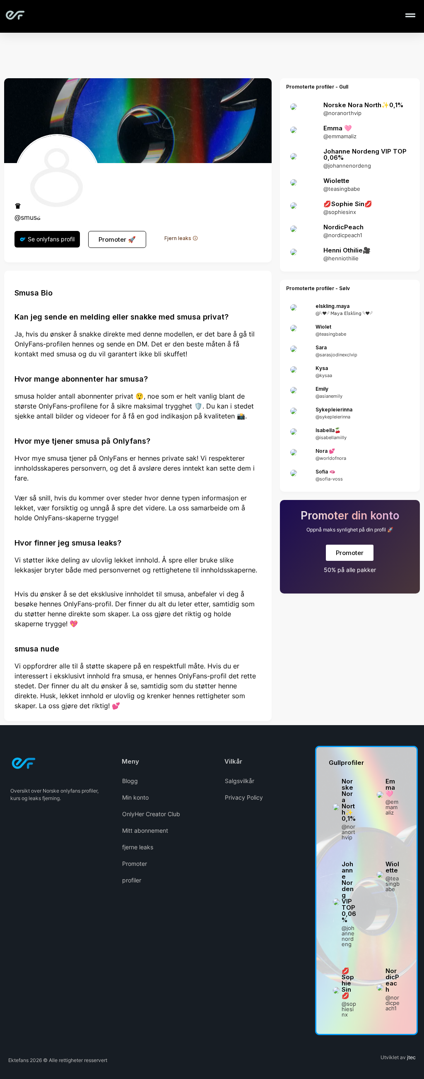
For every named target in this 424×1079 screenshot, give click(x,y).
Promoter (134, 863)
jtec (411, 1057)
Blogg (130, 780)
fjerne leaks (137, 847)
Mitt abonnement (145, 830)
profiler (131, 880)
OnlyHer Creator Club (151, 813)
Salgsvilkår (239, 780)
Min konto (135, 797)
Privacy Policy (244, 797)
